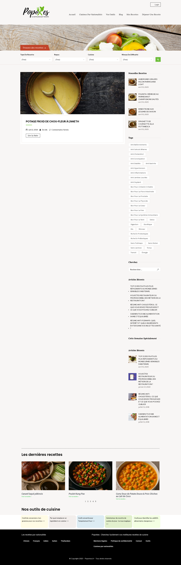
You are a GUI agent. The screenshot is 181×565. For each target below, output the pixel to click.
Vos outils (110, 14)
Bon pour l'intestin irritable (142, 187)
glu (132, 229)
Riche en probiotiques (139, 234)
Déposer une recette (151, 14)
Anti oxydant (136, 182)
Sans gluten (153, 243)
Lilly (46, 130)
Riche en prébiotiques (139, 238)
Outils (148, 541)
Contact (139, 541)
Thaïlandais (65, 541)
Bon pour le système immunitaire (144, 215)
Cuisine (91, 55)
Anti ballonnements (139, 145)
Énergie (145, 252)
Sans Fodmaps (137, 243)
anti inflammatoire (138, 173)
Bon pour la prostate (139, 196)
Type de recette (27, 55)
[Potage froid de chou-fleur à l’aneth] (72, 93)
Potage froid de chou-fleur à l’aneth (52, 121)
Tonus (149, 248)
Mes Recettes (132, 14)
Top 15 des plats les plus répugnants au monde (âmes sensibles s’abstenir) (143, 288)
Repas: (57, 55)
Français (36, 541)
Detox (152, 220)
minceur (142, 229)
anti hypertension (138, 168)
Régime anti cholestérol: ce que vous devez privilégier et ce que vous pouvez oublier (144, 307)
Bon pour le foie (137, 210)
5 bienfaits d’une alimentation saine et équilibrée (144, 315)
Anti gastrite (151, 163)
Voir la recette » (27, 496)
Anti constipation (138, 159)
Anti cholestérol (137, 154)
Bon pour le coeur (138, 206)
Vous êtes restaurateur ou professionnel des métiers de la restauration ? (145, 298)
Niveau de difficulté (130, 55)
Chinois (26, 541)
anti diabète (135, 163)
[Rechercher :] (144, 269)
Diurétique (148, 224)
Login (156, 4)
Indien (45, 541)
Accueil (72, 14)
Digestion (134, 224)
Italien (54, 541)
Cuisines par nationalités (90, 14)
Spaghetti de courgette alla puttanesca (146, 124)
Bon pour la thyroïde (139, 201)
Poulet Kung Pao (77, 494)
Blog (121, 14)
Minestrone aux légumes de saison (147, 110)
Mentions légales (100, 541)
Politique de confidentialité (121, 541)
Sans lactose (136, 248)
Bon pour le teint (137, 220)
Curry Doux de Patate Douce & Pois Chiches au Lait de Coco (136, 495)
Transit (133, 252)
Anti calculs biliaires (139, 149)
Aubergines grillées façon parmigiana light (147, 81)
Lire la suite (33, 135)
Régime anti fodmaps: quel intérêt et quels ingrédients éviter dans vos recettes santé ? (145, 324)
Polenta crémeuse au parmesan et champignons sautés (148, 96)
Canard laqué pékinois (32, 494)
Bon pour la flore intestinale (142, 192)
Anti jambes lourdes (139, 177)
